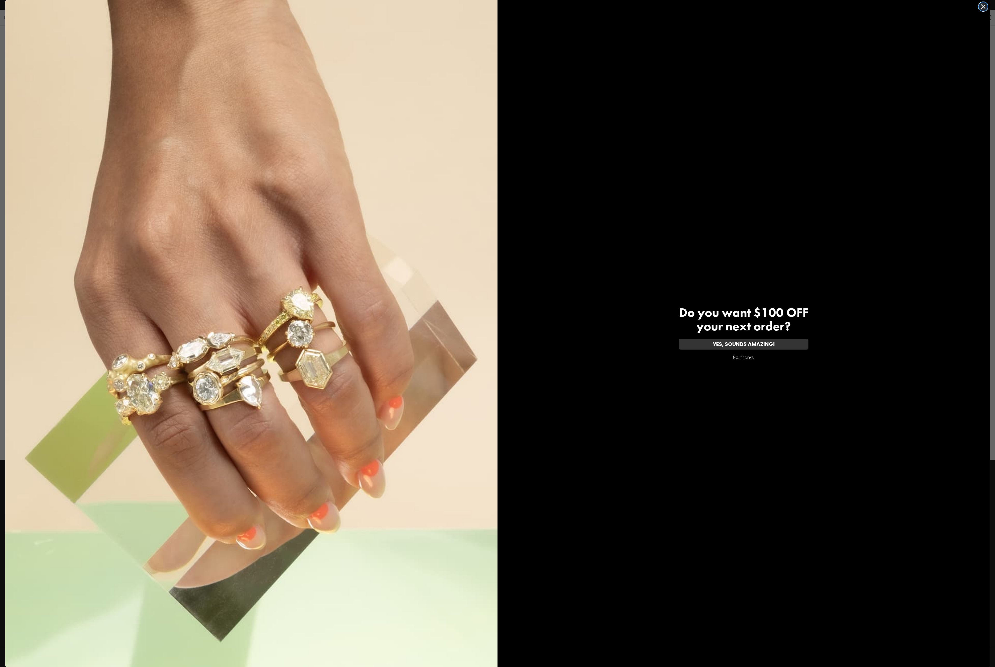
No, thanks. (743, 357)
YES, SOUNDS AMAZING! (744, 344)
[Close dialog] (983, 6)
